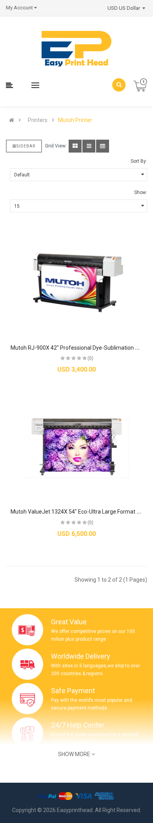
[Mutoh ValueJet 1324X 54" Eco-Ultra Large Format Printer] (76, 447)
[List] (88, 146)
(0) (90, 358)
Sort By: (139, 161)
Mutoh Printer (75, 120)
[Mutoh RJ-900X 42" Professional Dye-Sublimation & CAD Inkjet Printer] (76, 283)
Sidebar (25, 146)
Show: (140, 192)
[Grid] (75, 146)
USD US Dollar (124, 8)
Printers (37, 120)
